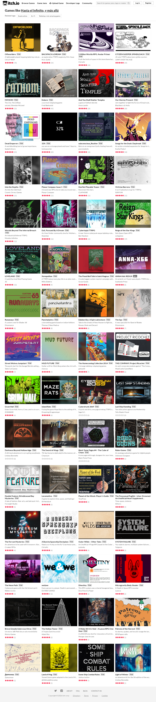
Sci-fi (33, 16)
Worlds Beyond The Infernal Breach (20, 230)
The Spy (118, 320)
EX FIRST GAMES (48, 591)
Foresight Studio (11, 504)
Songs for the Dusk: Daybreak (128, 143)
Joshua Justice (83, 677)
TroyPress (82, 499)
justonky (81, 547)
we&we (45, 585)
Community (87, 3)
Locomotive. (47, 496)
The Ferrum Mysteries (14, 542)
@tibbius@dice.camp (50, 680)
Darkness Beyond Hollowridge (18, 450)
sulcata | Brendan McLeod (14, 105)
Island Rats (46, 406)
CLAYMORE (83, 192)
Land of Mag (47, 674)
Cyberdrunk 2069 (86, 406)
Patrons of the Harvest (125, 629)
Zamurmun (9, 677)
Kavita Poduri (120, 149)
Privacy (95, 696)
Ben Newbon (83, 236)
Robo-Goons (120, 450)
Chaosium (45, 456)
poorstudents (83, 149)
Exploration (22, 16)
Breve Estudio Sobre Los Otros (18, 629)
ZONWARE (9, 412)
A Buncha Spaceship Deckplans (55, 542)
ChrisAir (81, 62)
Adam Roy (45, 634)
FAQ (77, 691)
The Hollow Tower (50, 629)
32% (43, 143)
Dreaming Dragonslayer (51, 412)
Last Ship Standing (123, 406)
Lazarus (118, 591)
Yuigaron (118, 547)
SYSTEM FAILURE (123, 542)
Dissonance (9, 325)
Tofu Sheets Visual (122, 412)
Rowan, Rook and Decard (88, 325)
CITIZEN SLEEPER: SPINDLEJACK (130, 54)
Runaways (9, 320)
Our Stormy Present (124, 100)
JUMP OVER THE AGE (123, 60)
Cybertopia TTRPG (86, 230)
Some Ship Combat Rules (89, 674)
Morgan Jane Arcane (86, 636)
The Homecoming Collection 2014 (93, 363)
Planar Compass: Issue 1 (52, 187)
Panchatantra (47, 320)
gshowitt (81, 369)
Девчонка (9, 674)
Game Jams (42, 3)
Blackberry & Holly (122, 105)
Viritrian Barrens (122, 187)
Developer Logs (73, 3)
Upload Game (58, 3)
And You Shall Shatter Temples (91, 100)
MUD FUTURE (48, 363)
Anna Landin (83, 105)
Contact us (96, 691)
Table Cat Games (11, 369)
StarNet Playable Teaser (88, 187)
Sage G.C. (81, 412)
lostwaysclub (47, 149)
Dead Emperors (11, 143)
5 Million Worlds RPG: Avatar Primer (94, 54)
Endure (45, 100)
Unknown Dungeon (122, 456)
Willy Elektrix (47, 282)
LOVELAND (10, 276)
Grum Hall (9, 406)
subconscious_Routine (88, 143)
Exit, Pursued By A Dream (53, 230)
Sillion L (118, 504)
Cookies (105, 696)
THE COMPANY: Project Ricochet (130, 363)
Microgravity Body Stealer (126, 585)
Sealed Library (10, 149)
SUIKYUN (119, 192)
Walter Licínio (10, 591)
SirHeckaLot (46, 501)
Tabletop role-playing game (49, 16)
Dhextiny (82, 585)
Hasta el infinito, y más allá (40, 10)
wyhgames (119, 236)
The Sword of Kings (50, 450)
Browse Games (28, 3)
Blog (85, 691)
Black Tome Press (85, 458)
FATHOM (9, 100)
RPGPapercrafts (121, 634)
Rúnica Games (10, 634)
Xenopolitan (47, 276)
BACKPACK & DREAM (51, 54)
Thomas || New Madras (50, 325)
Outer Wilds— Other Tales (89, 542)
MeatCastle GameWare (124, 369)
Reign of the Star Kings (125, 230)
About (69, 691)
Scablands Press (121, 282)
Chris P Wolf (10, 60)
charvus (45, 369)
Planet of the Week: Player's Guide (93, 496)
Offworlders (10, 54)
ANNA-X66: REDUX (123, 276)
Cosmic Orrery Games (13, 192)
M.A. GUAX (46, 60)
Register (148, 3)
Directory (76, 696)
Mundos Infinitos (11, 238)
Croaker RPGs (10, 547)
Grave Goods (83, 282)
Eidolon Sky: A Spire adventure (91, 320)
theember (45, 236)
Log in (137, 3)
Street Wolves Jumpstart (16, 363)
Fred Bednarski (47, 105)
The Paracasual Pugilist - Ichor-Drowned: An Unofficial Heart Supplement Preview (133, 498)
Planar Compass (48, 192)
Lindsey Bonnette (11, 456)
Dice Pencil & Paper (86, 591)
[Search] (128, 3)
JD (6, 282)
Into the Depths (11, 187)
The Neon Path (11, 585)
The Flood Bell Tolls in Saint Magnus (93, 276)
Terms (86, 696)
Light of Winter (121, 674)
